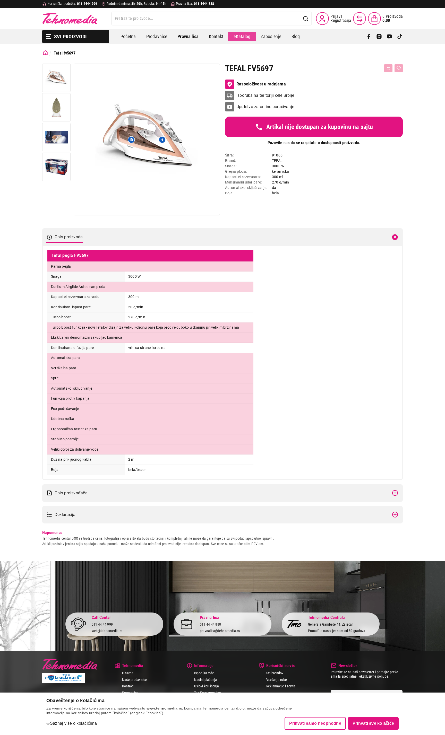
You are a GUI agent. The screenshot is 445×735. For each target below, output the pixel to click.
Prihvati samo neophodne (315, 723)
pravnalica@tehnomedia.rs (220, 631)
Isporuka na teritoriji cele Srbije (265, 95)
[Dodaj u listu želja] (399, 68)
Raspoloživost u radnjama (261, 84)
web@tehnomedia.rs (107, 631)
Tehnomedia (69, 18)
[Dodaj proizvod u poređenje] (388, 68)
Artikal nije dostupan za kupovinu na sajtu (319, 126)
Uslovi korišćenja (206, 686)
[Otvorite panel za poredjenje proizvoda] (359, 18)
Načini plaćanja (205, 680)
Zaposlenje (271, 36)
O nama (127, 673)
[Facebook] (369, 36)
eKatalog (242, 36)
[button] (131, 139)
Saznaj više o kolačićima (73, 723)
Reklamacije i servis (280, 686)
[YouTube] (389, 36)
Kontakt (216, 36)
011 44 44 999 (102, 624)
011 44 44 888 (210, 624)
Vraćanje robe (276, 680)
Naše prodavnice (134, 680)
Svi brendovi (275, 673)
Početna (128, 36)
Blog (296, 36)
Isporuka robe (204, 673)
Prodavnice (156, 36)
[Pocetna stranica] (45, 52)
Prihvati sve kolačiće (373, 723)
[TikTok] (400, 36)
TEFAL (277, 161)
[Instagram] (379, 36)
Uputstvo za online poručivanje (265, 106)
